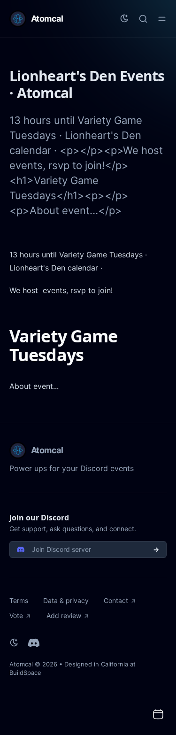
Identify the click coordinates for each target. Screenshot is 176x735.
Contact (116, 600)
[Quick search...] (143, 18)
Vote (16, 615)
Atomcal (21, 664)
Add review (63, 615)
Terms (18, 600)
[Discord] (33, 643)
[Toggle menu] (161, 18)
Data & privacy (66, 600)
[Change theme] (124, 18)
